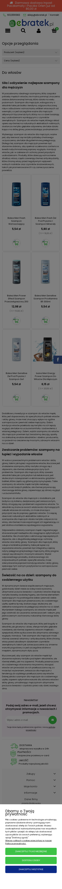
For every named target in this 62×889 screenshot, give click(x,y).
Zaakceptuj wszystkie (31, 869)
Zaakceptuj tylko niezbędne (31, 851)
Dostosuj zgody (31, 860)
